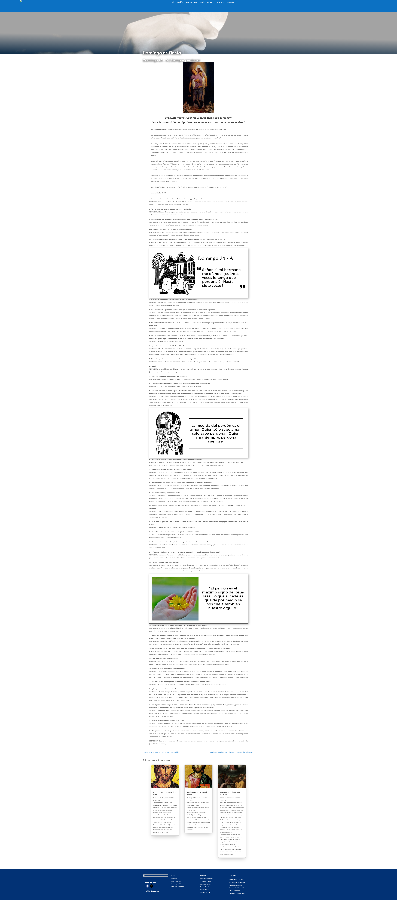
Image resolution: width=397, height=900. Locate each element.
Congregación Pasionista (237, 893)
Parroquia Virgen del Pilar (237, 882)
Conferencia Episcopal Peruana (238, 888)
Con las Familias (205, 887)
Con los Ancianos (205, 881)
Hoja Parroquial (191, 2)
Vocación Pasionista (177, 886)
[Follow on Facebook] (147, 886)
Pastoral (219, 2)
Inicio (173, 2)
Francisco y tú (204, 889)
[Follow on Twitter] (151, 886)
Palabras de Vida (205, 892)
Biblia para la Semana (206, 878)
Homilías (180, 2)
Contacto (230, 2)
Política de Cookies (152, 891)
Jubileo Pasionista (234, 890)
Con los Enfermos (205, 884)
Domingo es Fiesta (206, 2)
